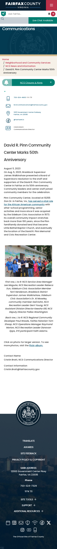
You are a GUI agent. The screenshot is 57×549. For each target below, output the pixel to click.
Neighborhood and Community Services (28, 62)
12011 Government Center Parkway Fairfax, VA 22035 (27, 113)
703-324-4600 (20, 97)
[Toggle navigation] (51, 5)
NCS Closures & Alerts (31, 83)
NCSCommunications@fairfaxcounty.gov (30, 105)
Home (5, 59)
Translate (28, 441)
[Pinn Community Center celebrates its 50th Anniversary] (28, 261)
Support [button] (27, 505)
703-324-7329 (28, 485)
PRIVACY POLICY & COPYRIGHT (28, 459)
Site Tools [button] (27, 499)
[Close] (51, 82)
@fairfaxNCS (19, 119)
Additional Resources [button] (27, 511)
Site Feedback (28, 453)
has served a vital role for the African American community (28, 203)
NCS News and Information (21, 66)
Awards (28, 447)
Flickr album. (36, 345)
